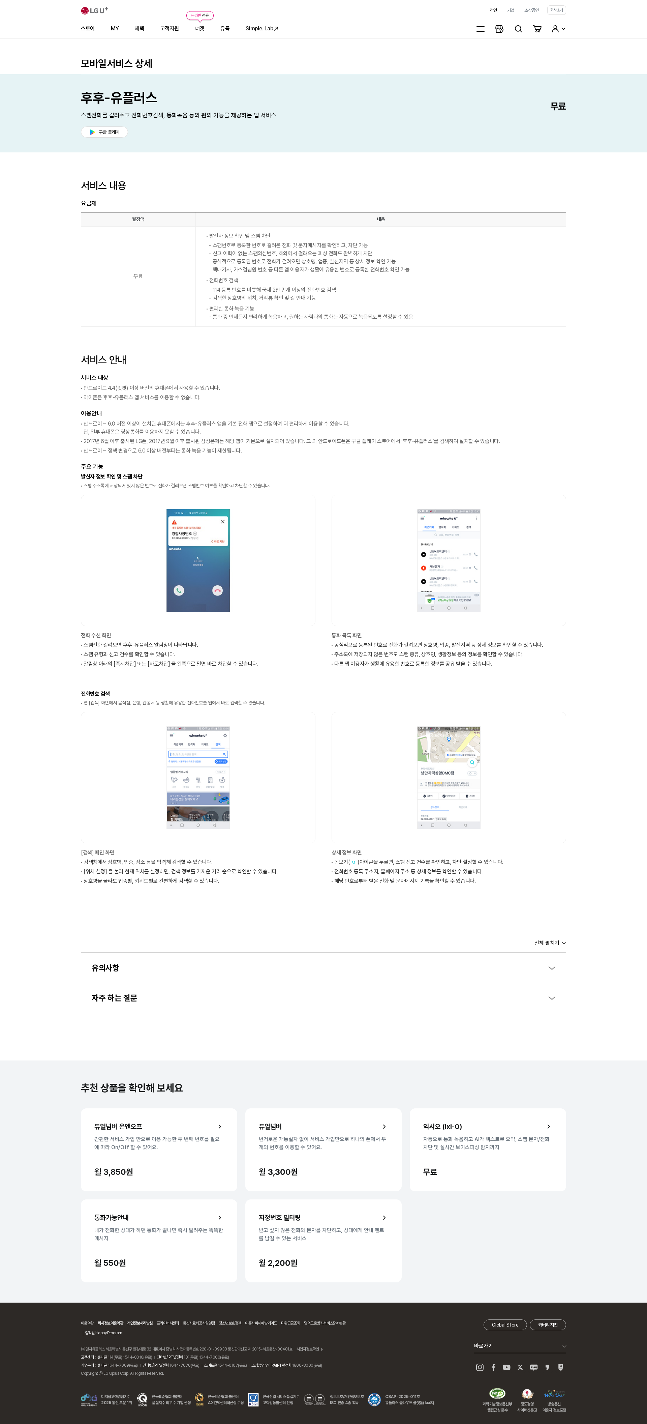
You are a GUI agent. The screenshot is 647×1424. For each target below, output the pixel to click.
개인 (493, 10)
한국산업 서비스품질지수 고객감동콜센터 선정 (281, 1399)
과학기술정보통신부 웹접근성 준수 (497, 1394)
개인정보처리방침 (140, 1323)
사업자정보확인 (308, 1349)
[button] (323, 968)
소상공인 (531, 10)
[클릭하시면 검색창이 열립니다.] (518, 28)
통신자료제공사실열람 (199, 1323)
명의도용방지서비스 (318, 1323)
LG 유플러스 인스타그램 (479, 1367)
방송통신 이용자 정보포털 (554, 1394)
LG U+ (95, 11)
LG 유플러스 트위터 (520, 1367)
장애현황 (339, 1323)
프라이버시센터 (168, 1323)
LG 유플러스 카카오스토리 (547, 1367)
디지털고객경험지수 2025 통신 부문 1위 (116, 1399)
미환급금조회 (290, 1323)
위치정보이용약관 (110, 1323)
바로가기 (483, 1346)
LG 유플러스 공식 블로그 (533, 1367)
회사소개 (556, 10)
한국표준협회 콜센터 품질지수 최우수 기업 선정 (171, 1399)
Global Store (505, 1325)
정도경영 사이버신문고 (527, 1394)
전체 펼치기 (546, 943)
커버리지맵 (548, 1325)
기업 (510, 10)
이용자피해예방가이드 (261, 1323)
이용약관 (87, 1323)
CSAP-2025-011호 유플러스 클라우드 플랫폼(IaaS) (409, 1399)
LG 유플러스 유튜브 (506, 1367)
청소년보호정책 (230, 1323)
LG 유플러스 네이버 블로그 (560, 1367)
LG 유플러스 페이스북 (493, 1367)
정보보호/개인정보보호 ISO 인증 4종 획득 (347, 1399)
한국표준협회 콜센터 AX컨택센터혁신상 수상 (226, 1399)
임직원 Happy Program (103, 1333)
